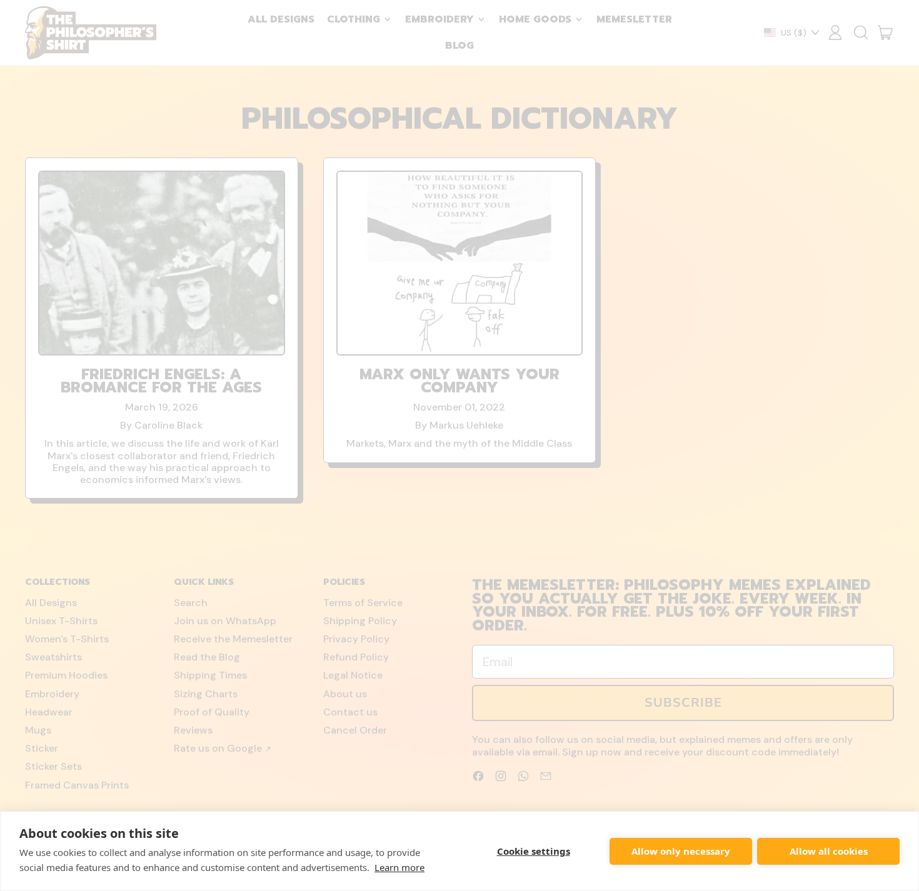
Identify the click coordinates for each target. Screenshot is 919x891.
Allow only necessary (680, 851)
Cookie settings (533, 851)
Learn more (399, 867)
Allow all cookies (829, 851)
